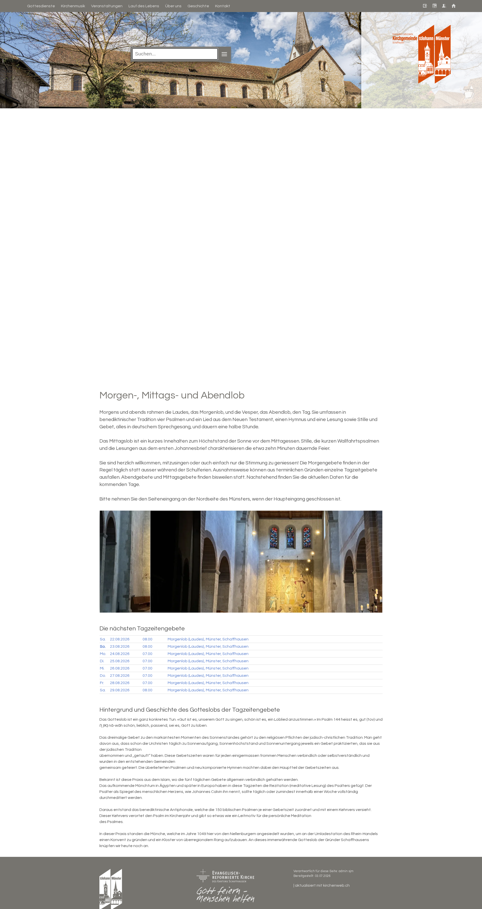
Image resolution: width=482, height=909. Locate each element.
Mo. (103, 654)
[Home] (453, 6)
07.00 (147, 654)
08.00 (147, 639)
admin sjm (346, 871)
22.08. (120, 639)
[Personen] (443, 6)
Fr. (102, 683)
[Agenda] (434, 6)
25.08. (120, 661)
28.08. (120, 683)
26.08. (120, 668)
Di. (102, 661)
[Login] (424, 6)
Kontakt (222, 6)
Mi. (102, 668)
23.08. (120, 646)
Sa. (103, 639)
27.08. (120, 676)
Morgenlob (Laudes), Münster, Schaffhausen (208, 639)
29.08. (120, 690)
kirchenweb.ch (336, 885)
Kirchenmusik (73, 6)
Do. (103, 676)
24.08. (120, 654)
